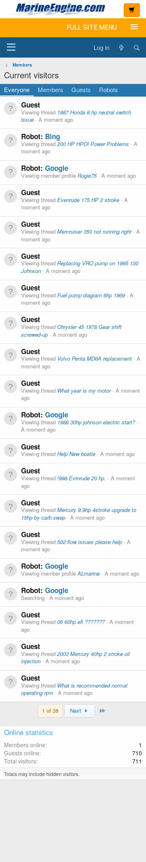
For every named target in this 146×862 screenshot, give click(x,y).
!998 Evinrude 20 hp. (81, 478)
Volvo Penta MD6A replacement (94, 358)
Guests (81, 89)
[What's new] (121, 47)
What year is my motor (84, 390)
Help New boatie (76, 454)
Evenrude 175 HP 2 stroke (88, 200)
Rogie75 (87, 175)
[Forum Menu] (11, 47)
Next (76, 710)
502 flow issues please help (89, 542)
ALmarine (88, 573)
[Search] (136, 47)
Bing (52, 136)
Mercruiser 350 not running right (94, 231)
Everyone (17, 89)
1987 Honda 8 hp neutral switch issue (76, 116)
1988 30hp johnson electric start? (96, 422)
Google (56, 168)
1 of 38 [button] (50, 710)
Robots (108, 89)
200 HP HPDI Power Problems (93, 144)
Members (50, 89)
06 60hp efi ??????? (81, 622)
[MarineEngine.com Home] (61, 9)
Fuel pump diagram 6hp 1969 (91, 295)
